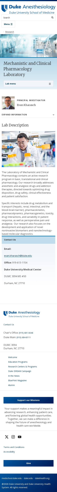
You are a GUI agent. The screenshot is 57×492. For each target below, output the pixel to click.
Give (28, 463)
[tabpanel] (28, 179)
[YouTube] (19, 437)
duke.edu (28, 478)
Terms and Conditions (14, 447)
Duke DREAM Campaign (19, 371)
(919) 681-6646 (26, 332)
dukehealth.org (42, 478)
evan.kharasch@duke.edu (18, 255)
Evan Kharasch (26, 105)
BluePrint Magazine (17, 380)
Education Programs (17, 361)
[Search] (52, 17)
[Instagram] (13, 437)
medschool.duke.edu (12, 478)
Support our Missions (28, 400)
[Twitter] (7, 437)
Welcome (12, 357)
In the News (14, 375)
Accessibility (9, 451)
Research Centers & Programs (22, 366)
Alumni (11, 385)
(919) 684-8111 (24, 337)
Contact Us (9, 324)
